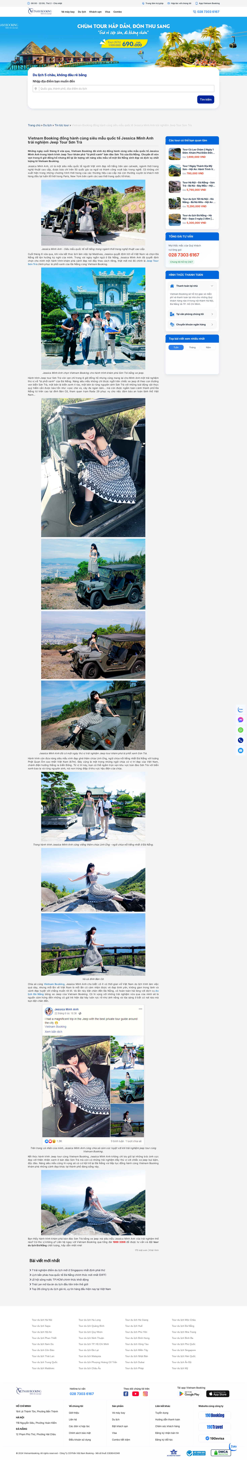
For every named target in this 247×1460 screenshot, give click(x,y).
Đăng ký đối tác (164, 1439)
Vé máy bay (68, 11)
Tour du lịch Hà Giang (136, 1320)
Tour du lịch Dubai (134, 1362)
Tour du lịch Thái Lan (43, 1356)
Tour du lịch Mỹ (180, 1368)
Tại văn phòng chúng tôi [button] (190, 314)
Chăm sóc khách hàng (167, 1426)
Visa (107, 11)
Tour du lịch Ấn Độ (181, 1362)
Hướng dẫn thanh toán (167, 1419)
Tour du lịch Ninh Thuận (91, 1338)
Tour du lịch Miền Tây (136, 1350)
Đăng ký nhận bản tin (167, 1432)
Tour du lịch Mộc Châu (184, 1320)
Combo (117, 11)
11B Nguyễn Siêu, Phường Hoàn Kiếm (36, 1422)
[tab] (192, 286)
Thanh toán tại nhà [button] (187, 285)
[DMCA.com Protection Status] (221, 1453)
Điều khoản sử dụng (80, 1439)
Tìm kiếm (206, 99)
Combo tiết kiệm (121, 1439)
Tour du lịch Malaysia (90, 1356)
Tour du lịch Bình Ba (182, 1338)
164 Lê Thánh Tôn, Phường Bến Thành (37, 1411)
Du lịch (82, 11)
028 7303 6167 (208, 11)
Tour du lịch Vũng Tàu (137, 1344)
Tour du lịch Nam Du (43, 1344)
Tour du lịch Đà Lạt (89, 1350)
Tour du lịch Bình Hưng (137, 1338)
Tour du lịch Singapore (184, 1350)
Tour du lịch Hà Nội (42, 1320)
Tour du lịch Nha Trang (184, 1332)
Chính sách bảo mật (80, 1432)
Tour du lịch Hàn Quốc (184, 1356)
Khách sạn (95, 11)
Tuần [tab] (176, 347)
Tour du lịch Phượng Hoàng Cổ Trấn (98, 1362)
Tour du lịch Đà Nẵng (183, 1326)
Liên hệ (73, 1419)
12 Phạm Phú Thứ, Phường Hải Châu (36, 1434)
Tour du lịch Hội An (42, 1332)
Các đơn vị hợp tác (79, 1426)
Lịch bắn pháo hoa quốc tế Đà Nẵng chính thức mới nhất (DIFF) (68, 1274)
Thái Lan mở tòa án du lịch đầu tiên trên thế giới (59, 1284)
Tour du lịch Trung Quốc (44, 1362)
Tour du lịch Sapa (41, 1326)
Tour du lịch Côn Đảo (43, 1350)
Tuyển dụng (161, 1412)
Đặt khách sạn (120, 1426)
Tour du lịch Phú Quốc (183, 1344)
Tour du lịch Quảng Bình (91, 1326)
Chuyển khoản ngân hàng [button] (191, 324)
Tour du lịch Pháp (134, 1368)
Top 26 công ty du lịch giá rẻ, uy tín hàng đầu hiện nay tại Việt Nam (71, 1289)
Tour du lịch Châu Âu (90, 1368)
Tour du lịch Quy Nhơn (90, 1332)
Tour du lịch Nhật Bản (136, 1356)
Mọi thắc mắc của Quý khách (185, 245)
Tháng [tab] (192, 347)
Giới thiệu (74, 1412)
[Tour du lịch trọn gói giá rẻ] (123, 46)
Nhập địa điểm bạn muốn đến (54, 81)
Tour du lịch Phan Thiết (44, 1338)
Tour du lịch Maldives (43, 1368)
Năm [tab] (208, 347)
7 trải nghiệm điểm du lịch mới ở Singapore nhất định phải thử (68, 1270)
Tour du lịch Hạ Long (90, 1320)
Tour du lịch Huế (133, 1326)
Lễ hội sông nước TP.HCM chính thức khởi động (60, 1279)
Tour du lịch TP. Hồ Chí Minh (94, 1344)
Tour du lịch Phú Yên (136, 1332)
